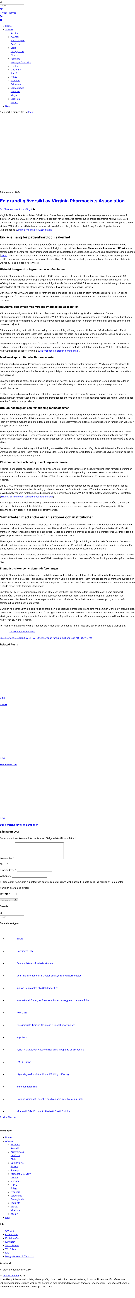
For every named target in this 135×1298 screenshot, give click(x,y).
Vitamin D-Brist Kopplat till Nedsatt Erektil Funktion (44, 1111)
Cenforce (15, 44)
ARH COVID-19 (83, 637)
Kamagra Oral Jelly (21, 62)
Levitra (14, 66)
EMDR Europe (24, 1062)
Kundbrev (10, 1241)
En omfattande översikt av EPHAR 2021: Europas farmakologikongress (37, 637)
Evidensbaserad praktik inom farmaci (59, 350)
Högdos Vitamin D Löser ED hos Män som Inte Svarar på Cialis (50, 1099)
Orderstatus (11, 1234)
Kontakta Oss (12, 1238)
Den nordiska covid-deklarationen (19, 824)
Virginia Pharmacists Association (34, 229)
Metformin (16, 69)
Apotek (9, 29)
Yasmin (14, 102)
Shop (30, 112)
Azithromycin (18, 40)
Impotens (22, 1037)
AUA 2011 (22, 1012)
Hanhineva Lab (8, 764)
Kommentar (7, 858)
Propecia (15, 80)
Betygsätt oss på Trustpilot (19, 1256)
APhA (4, 255)
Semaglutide (17, 88)
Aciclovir (15, 33)
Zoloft (3, 704)
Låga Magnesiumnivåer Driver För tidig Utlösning (43, 1074)
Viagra (14, 95)
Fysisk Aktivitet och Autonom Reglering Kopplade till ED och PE (50, 1049)
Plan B (14, 73)
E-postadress (8, 870)
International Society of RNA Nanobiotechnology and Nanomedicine (53, 1000)
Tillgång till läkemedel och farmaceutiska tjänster (27, 496)
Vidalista (15, 98)
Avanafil (15, 36)
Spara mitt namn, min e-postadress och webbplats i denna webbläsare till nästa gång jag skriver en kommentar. (63, 881)
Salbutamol (17, 84)
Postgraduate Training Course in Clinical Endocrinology (46, 1025)
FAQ (7, 1252)
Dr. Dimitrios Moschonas (13, 209)
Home (8, 25)
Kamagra (15, 58)
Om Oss (9, 1230)
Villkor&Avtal (12, 1245)
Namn (4, 864)
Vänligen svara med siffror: (14, 887)
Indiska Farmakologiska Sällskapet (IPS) (38, 988)
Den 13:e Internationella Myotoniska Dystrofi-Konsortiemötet (49, 975)
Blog (7, 106)
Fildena (14, 55)
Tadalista (15, 91)
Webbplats (5, 876)
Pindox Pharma (11, 1275)
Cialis (13, 47)
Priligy (14, 77)
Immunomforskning (27, 1086)
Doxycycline (17, 51)
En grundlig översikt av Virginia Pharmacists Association (62, 200)
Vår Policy (10, 1249)
